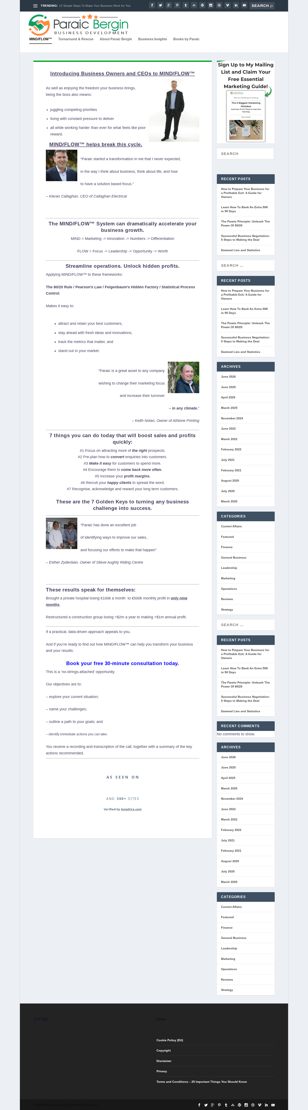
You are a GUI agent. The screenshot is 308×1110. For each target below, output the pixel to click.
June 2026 (228, 376)
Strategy (227, 609)
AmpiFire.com (131, 809)
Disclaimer (164, 1061)
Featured (227, 536)
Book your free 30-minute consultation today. (122, 663)
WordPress (92, 1105)
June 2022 (228, 428)
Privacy (162, 1071)
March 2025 (229, 407)
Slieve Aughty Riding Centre (119, 562)
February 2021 (231, 470)
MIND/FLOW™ (40, 39)
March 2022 (229, 439)
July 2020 (228, 491)
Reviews (227, 599)
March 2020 (229, 501)
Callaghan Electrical (110, 196)
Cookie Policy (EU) (170, 1040)
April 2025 (228, 397)
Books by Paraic (186, 39)
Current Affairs (231, 526)
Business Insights (152, 39)
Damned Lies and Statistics (240, 250)
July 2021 (228, 459)
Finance (227, 547)
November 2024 (232, 418)
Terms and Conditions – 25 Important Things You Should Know (202, 1081)
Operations (229, 588)
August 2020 (230, 480)
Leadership (229, 567)
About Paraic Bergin (116, 39)
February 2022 (231, 449)
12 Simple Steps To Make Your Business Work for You (95, 5)
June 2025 (228, 387)
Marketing (228, 578)
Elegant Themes (59, 1105)
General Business (233, 557)
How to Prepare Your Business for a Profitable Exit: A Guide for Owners (245, 192)
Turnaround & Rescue (75, 39)
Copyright (164, 1050)
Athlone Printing (186, 421)
